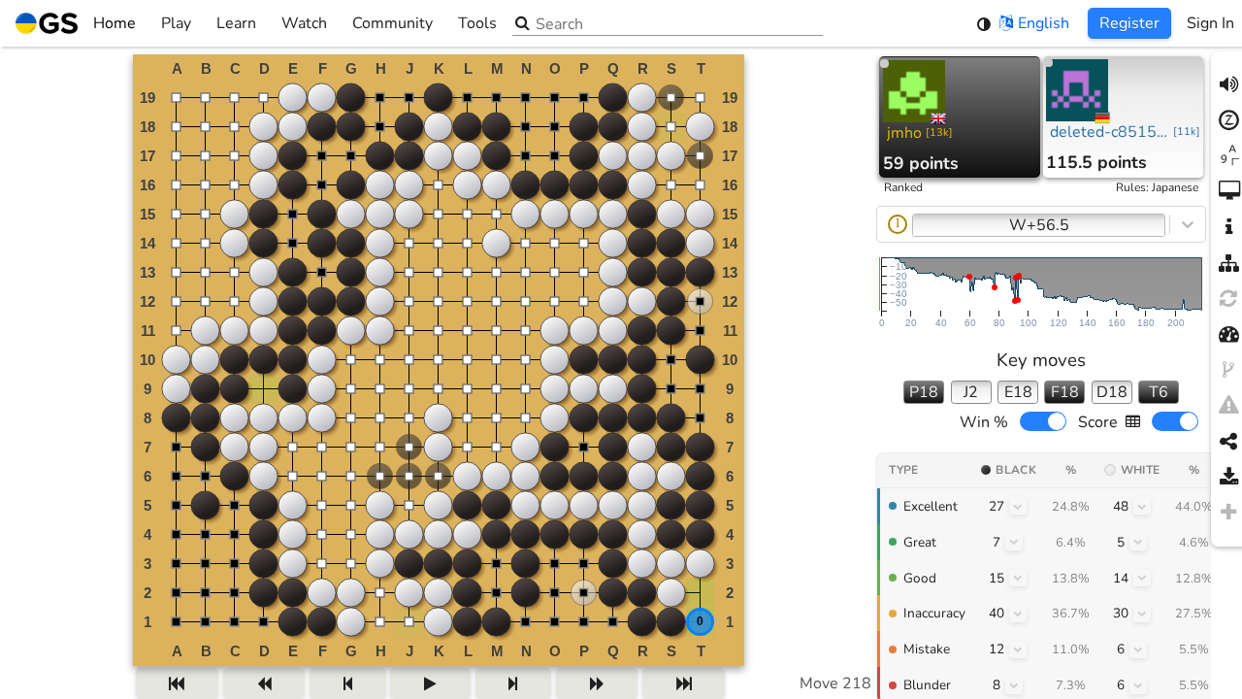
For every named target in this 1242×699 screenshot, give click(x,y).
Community (392, 23)
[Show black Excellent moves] (1018, 506)
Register (1129, 23)
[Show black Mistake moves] (1018, 649)
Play (176, 23)
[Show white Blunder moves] (1138, 685)
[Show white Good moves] (1142, 577)
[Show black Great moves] (1014, 541)
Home (114, 23)
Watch (304, 23)
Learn (236, 23)
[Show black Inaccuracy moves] (1018, 613)
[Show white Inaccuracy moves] (1142, 613)
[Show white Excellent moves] (1142, 506)
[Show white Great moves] (1138, 541)
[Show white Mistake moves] (1138, 649)
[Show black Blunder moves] (1014, 685)
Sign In (1210, 23)
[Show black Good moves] (1018, 577)
